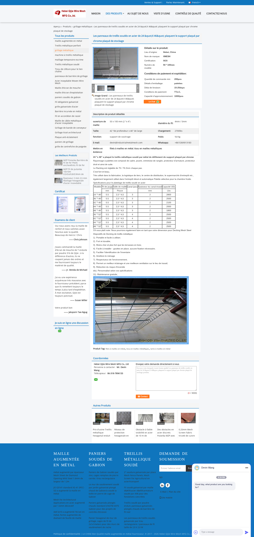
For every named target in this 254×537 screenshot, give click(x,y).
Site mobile (166, 497)
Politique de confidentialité (67, 534)
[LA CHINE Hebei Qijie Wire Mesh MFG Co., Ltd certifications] (62, 204)
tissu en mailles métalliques (137, 349)
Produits (67, 26)
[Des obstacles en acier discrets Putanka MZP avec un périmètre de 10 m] (167, 418)
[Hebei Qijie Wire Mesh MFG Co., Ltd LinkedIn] (162, 486)
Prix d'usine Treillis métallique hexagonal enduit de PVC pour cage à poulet (102, 435)
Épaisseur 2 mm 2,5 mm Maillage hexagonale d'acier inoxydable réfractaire (75, 182)
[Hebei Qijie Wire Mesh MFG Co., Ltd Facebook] (168, 486)
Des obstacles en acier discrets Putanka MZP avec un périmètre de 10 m (166, 435)
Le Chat (152, 102)
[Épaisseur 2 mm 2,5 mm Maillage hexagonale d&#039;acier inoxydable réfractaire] (58, 180)
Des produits (114, 13)
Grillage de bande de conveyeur (70, 128)
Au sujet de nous (137, 13)
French (195, 2)
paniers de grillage (64, 142)
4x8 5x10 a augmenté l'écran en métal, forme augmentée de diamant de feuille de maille (69, 515)
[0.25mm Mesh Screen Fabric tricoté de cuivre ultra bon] (188, 418)
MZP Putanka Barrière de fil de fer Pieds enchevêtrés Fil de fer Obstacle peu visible (75, 164)
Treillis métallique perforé (68, 45)
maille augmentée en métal (68, 41)
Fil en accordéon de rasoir (68, 116)
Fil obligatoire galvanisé (66, 102)
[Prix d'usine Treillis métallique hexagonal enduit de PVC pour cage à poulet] (102, 418)
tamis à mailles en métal (160, 349)
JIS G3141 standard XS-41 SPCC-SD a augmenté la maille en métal (69, 490)
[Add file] (196, 532)
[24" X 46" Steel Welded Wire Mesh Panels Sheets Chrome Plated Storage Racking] (115, 63)
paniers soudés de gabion (68, 97)
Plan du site (175, 492)
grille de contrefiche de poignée (70, 146)
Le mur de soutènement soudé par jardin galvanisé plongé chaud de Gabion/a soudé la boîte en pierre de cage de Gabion (104, 490)
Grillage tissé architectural (68, 132)
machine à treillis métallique (69, 55)
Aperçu (57, 26)
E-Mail (163, 492)
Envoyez (191, 468)
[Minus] (246, 467)
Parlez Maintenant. (175, 2)
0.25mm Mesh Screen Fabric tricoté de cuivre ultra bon (187, 434)
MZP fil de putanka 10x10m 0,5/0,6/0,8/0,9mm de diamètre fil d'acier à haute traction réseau (74, 174)
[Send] (246, 532)
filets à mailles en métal (115, 349)
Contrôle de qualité (188, 13)
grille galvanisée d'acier (66, 107)
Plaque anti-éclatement (66, 137)
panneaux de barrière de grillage (71, 76)
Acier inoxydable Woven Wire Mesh (69, 82)
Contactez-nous (216, 13)
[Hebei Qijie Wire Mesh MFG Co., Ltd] (93, 88)
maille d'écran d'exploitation (69, 92)
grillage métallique (82, 26)
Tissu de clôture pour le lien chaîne (69, 70)
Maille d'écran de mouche (68, 88)
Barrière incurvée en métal (68, 111)
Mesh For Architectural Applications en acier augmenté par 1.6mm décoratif (69, 503)
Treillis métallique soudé (67, 64)
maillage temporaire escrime (69, 60)
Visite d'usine (162, 13)
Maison (95, 13)
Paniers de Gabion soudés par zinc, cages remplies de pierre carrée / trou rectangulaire (103, 475)
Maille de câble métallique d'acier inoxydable (68, 122)
